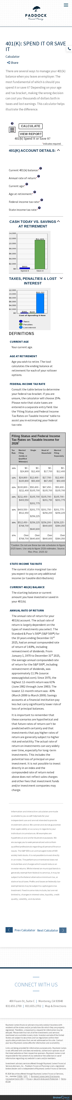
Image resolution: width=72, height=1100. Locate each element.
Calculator (13, 56)
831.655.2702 (33, 1006)
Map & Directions (55, 1006)
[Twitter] (11, 73)
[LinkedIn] (11, 77)
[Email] (11, 81)
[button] (36, 152)
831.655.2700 (14, 1006)
